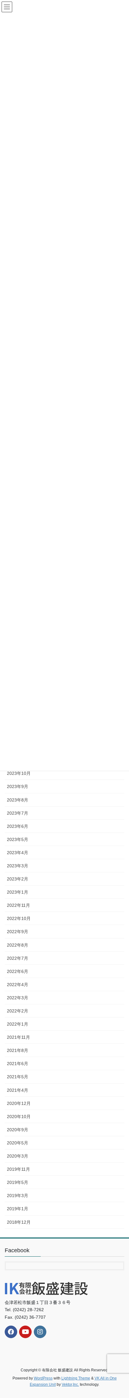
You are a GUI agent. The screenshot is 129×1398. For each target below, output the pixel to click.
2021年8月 (17, 1050)
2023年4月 (17, 852)
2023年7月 (17, 813)
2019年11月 (18, 1169)
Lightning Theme (75, 1378)
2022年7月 (17, 958)
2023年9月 (17, 786)
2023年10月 (19, 773)
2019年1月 (17, 1208)
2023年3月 (17, 865)
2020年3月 (17, 1156)
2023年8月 (17, 799)
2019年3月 (17, 1195)
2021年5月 (17, 1076)
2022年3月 (17, 997)
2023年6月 (17, 826)
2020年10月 (19, 1116)
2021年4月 (17, 1090)
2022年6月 (17, 971)
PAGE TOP (120, 1350)
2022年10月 (19, 918)
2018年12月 (19, 1222)
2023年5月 (17, 839)
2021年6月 (17, 1063)
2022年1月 (17, 1024)
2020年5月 (17, 1142)
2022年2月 (17, 1010)
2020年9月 (17, 1129)
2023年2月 (17, 878)
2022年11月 (18, 905)
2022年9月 (17, 931)
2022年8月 (17, 945)
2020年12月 (19, 1103)
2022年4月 (17, 984)
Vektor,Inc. (70, 1384)
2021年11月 (18, 1037)
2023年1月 (17, 892)
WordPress (43, 1378)
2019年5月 (17, 1182)
